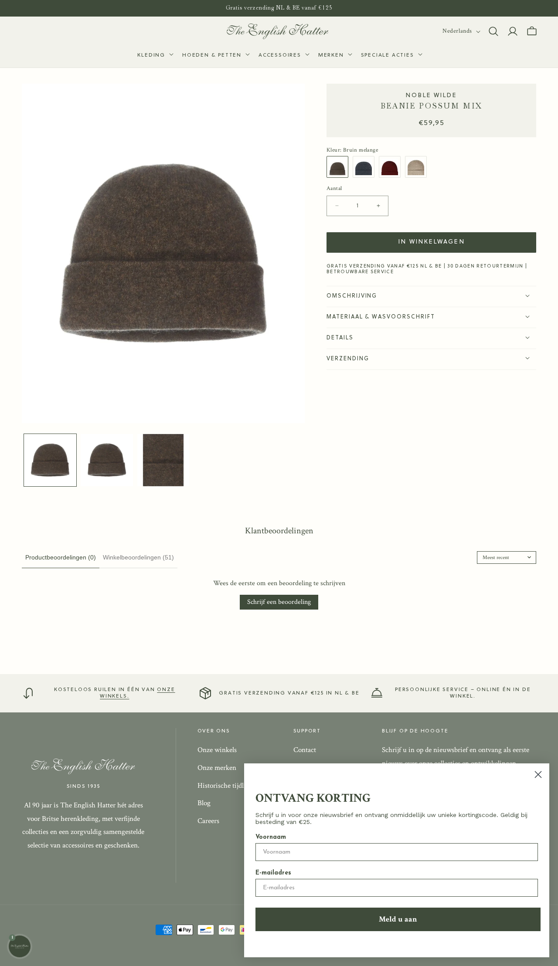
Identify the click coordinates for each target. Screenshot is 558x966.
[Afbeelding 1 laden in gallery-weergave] (50, 460)
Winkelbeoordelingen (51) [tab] (138, 557)
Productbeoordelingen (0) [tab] (60, 557)
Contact (304, 750)
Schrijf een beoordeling (279, 602)
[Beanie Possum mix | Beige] (418, 167)
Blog (204, 803)
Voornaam (270, 837)
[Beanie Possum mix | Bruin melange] (340, 167)
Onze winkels (217, 750)
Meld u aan (398, 919)
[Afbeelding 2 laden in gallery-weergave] (107, 460)
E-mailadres (273, 873)
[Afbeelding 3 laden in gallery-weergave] (163, 460)
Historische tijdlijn (224, 785)
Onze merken (216, 768)
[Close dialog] (538, 774)
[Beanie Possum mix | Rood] (392, 167)
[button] (154, 55)
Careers (208, 821)
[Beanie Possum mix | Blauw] (366, 167)
